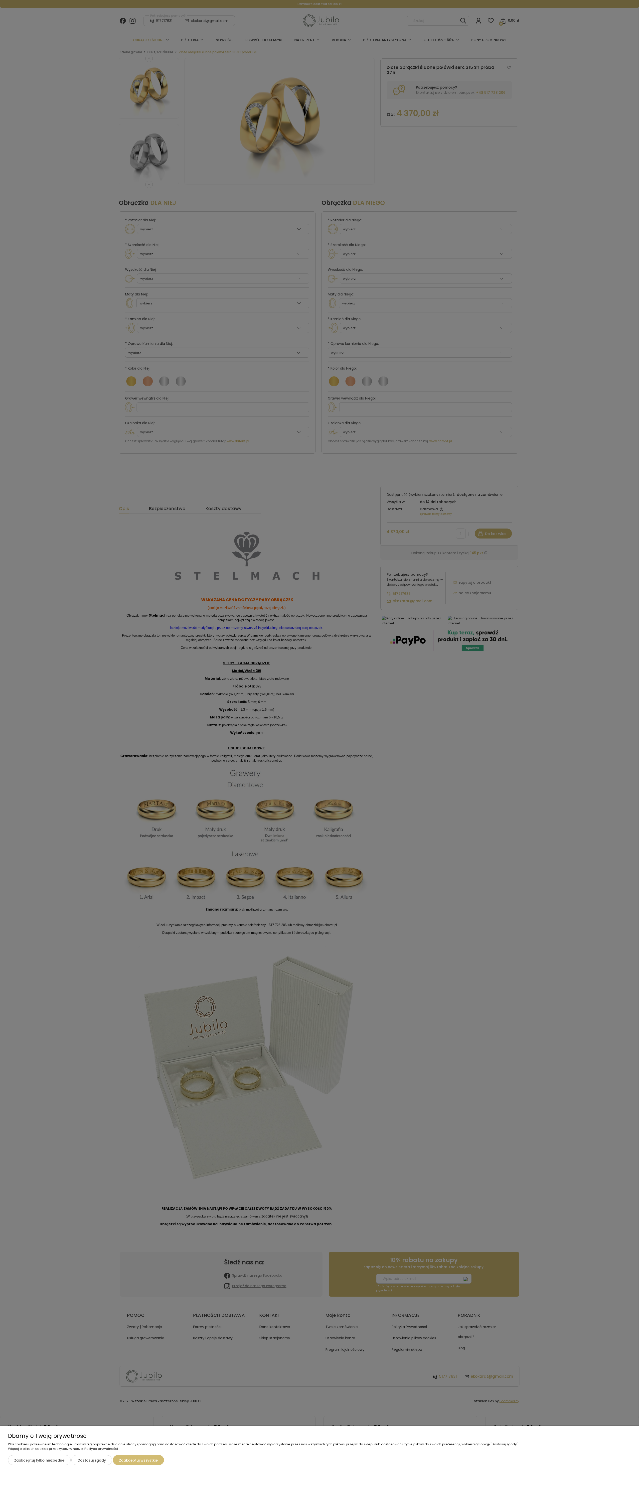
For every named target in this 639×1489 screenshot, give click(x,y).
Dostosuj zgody (92, 1460)
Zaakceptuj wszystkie (138, 1460)
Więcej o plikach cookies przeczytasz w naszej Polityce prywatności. (63, 1448)
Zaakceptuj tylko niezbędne (39, 1460)
